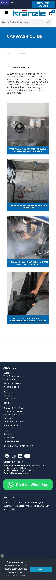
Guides (6, 373)
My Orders (8, 437)
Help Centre (9, 418)
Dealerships (9, 392)
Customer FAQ (10, 379)
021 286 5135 (27, 446)
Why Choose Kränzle (13, 376)
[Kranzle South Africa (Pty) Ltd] (29, 13)
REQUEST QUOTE (43, 4)
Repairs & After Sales (14, 408)
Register (4, 2)
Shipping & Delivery (13, 411)
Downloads (9, 395)
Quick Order (9, 399)
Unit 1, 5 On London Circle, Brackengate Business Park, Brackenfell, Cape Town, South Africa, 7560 (26, 505)
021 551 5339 (10, 446)
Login (12, 2)
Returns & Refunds (13, 415)
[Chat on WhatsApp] (28, 480)
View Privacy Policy (15, 576)
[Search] (48, 22)
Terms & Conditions (13, 421)
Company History (12, 383)
